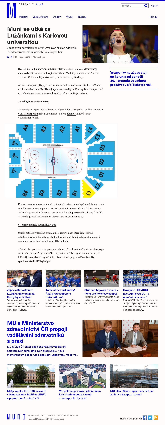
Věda (40, 16)
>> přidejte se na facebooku (33, 101)
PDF (48, 418)
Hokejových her (53, 89)
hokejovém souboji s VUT (48, 69)
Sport (9, 56)
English (154, 5)
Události (23, 16)
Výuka (69, 16)
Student (57, 16)
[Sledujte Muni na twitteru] (150, 417)
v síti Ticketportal (28, 113)
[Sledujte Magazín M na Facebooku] (145, 417)
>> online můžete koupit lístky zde (37, 224)
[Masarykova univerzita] (16, 417)
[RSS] (156, 417)
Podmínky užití (57, 418)
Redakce (31, 418)
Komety (71, 113)
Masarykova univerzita (44, 415)
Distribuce (40, 418)
